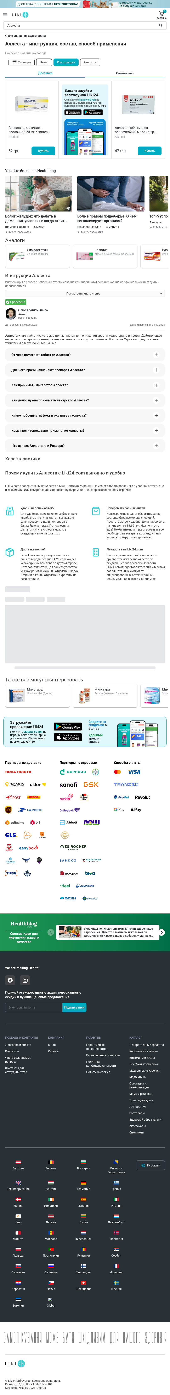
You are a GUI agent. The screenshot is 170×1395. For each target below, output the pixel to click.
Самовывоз (125, 73)
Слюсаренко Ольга (33, 310)
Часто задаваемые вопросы (18, 1059)
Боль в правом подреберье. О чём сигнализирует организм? (107, 218)
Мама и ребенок (140, 1093)
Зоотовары (137, 1113)
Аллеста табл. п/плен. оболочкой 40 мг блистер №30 (134, 132)
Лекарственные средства (146, 1045)
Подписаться (74, 1007)
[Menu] (5, 14)
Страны (53, 1051)
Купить (43, 151)
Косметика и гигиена (143, 1051)
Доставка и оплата (18, 1045)
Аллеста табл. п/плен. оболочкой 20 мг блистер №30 (28, 132)
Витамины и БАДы (142, 1057)
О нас (52, 1045)
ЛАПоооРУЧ (137, 1106)
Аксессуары (137, 1126)
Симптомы (136, 1132)
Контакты (12, 1051)
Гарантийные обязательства (96, 1046)
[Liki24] (15, 1363)
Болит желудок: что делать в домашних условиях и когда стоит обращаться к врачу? (34, 218)
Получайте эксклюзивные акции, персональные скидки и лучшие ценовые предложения (43, 994)
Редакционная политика (103, 1055)
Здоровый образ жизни (145, 1119)
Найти (161, 25)
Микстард (35, 689)
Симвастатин (37, 250)
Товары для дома (141, 1100)
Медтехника (137, 1077)
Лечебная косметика (143, 1064)
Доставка (45, 73)
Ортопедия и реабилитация (139, 1085)
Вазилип (101, 250)
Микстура (102, 689)
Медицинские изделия (144, 1070)
